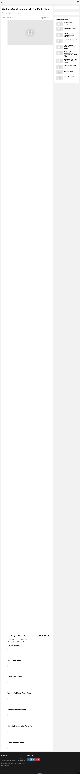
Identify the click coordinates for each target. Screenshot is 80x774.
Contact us (69, 771)
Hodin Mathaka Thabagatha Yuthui (69, 23)
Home (64, 771)
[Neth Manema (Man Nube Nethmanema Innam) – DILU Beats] (59, 35)
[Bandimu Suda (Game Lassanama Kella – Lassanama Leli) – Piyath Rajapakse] (59, 53)
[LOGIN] (78, 1)
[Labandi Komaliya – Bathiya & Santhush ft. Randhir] (59, 47)
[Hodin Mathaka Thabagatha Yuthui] (59, 24)
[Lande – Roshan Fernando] (59, 41)
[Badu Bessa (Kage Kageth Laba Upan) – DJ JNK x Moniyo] (59, 61)
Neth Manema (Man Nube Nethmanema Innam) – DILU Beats (70, 35)
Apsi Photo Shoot (68, 71)
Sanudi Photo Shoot (69, 76)
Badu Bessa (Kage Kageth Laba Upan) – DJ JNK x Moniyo (70, 60)
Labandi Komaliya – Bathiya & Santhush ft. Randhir (70, 47)
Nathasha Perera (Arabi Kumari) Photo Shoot (70, 66)
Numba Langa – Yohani (70, 28)
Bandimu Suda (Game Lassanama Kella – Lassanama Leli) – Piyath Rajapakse (70, 54)
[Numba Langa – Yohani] (59, 29)
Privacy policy (76, 771)
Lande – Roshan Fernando (70, 40)
